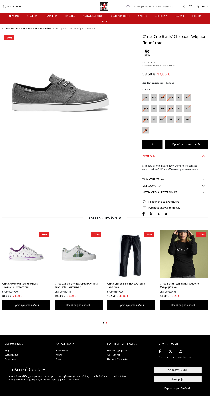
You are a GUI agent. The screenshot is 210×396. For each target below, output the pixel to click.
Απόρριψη (177, 379)
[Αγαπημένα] (190, 6)
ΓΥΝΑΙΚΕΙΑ (51, 15)
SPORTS (142, 15)
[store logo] (105, 6)
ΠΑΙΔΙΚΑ (70, 15)
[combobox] (155, 6)
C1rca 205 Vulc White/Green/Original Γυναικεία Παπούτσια (76, 285)
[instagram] (180, 351)
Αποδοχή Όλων (178, 370)
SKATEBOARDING (120, 15)
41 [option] (179, 108)
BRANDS (197, 15)
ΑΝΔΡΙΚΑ (32, 15)
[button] (175, 156)
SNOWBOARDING (93, 15)
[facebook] (160, 351)
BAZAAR (179, 15)
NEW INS (14, 15)
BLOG (105, 21)
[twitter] (170, 351)
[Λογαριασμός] (184, 6)
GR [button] (204, 6)
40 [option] (162, 108)
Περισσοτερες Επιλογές (177, 388)
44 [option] (170, 119)
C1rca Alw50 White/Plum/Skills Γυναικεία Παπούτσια (20, 285)
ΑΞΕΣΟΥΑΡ (161, 15)
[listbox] (167, 115)
